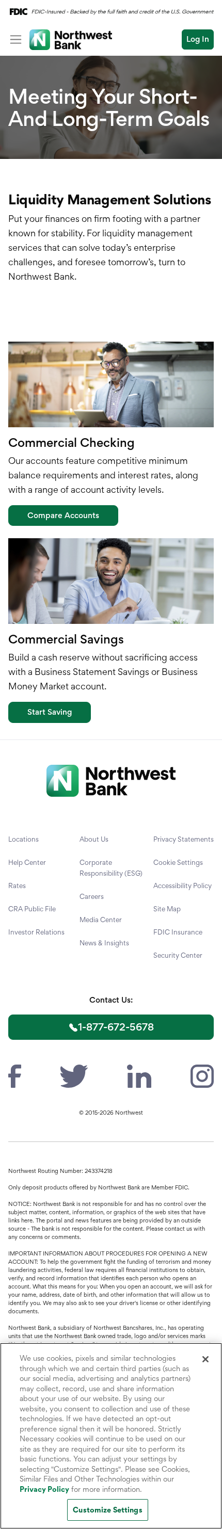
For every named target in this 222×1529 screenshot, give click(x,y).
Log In (197, 39)
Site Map (167, 909)
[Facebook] (14, 1074)
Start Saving (49, 712)
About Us (94, 839)
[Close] (205, 1359)
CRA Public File (32, 909)
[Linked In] (139, 1074)
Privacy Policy (44, 1489)
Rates (17, 885)
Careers (92, 896)
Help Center (27, 862)
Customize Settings (107, 1509)
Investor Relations (36, 932)
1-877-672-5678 (116, 1027)
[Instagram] (202, 1074)
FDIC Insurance (177, 932)
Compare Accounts (63, 515)
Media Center (101, 919)
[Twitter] (74, 1074)
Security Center (177, 955)
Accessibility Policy (182, 885)
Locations (23, 839)
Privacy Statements (183, 839)
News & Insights (104, 943)
